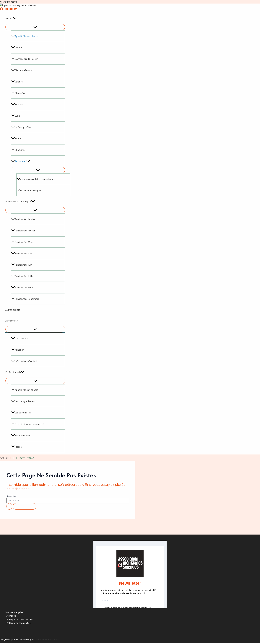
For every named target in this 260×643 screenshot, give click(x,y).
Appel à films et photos (26, 389)
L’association (21, 338)
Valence (19, 81)
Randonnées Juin (23, 264)
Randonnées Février (25, 230)
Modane (19, 104)
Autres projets (12, 309)
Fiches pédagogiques (30, 190)
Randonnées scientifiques (18, 201)
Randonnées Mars (24, 242)
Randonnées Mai (23, 253)
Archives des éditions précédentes (37, 179)
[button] (15, 18)
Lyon (17, 115)
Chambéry (20, 93)
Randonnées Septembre (27, 298)
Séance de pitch (22, 435)
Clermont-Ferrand (24, 70)
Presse (18, 446)
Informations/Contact (26, 361)
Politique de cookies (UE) (18, 622)
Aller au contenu (8, 1)
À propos (10, 320)
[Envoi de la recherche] (9, 506)
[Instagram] (6, 9)
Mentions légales (14, 612)
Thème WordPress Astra (46, 639)
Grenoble (19, 47)
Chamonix (20, 149)
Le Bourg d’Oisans (24, 127)
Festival (9, 18)
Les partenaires (23, 412)
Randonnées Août (24, 287)
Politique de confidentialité (19, 619)
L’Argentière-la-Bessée (26, 58)
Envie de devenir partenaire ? (29, 424)
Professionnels (13, 372)
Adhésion (19, 349)
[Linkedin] (15, 9)
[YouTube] (11, 9)
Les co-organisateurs (25, 401)
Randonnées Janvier (25, 219)
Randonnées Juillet (24, 276)
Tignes (18, 138)
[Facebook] (1, 9)
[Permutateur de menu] (35, 27)
